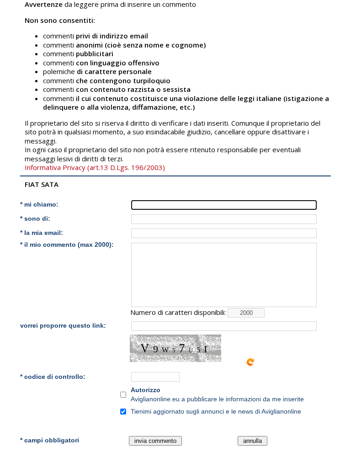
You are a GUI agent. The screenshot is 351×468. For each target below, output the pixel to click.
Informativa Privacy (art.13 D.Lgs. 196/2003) (95, 167)
